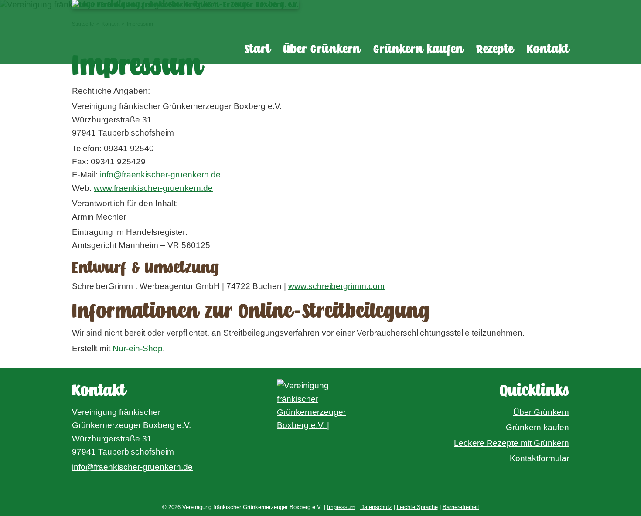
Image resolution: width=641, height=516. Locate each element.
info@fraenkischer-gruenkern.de (160, 174)
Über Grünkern (321, 49)
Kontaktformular (539, 458)
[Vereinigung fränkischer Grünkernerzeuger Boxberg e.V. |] (320, 418)
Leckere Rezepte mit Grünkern (511, 443)
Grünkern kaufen (418, 49)
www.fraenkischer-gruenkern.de (153, 188)
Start (257, 49)
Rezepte (494, 49)
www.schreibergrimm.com (336, 286)
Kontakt (547, 49)
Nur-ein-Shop (138, 348)
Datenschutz (376, 507)
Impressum (341, 507)
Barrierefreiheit (461, 507)
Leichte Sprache (417, 507)
